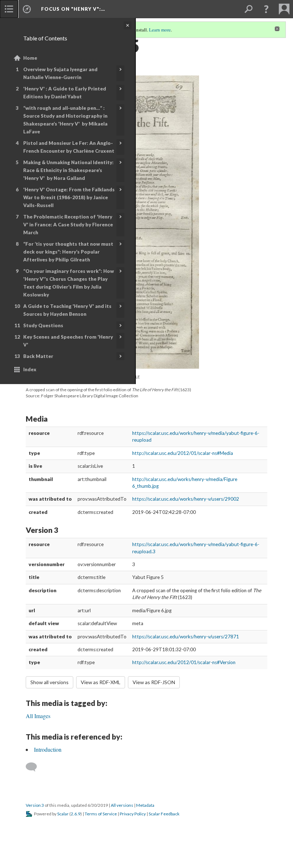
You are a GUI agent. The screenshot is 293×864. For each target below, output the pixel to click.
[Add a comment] (34, 767)
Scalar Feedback (164, 813)
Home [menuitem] (30, 58)
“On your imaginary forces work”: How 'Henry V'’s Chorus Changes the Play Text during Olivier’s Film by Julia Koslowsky (68, 283)
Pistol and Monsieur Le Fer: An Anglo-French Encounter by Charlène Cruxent (68, 147)
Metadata (145, 805)
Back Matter (38, 356)
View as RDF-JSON (154, 682)
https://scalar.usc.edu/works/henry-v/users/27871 (185, 636)
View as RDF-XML (100, 682)
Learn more (160, 29)
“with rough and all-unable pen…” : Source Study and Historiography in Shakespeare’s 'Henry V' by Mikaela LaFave (65, 119)
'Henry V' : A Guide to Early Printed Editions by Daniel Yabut (64, 92)
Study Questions (43, 325)
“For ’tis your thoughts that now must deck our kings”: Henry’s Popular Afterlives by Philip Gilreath (68, 251)
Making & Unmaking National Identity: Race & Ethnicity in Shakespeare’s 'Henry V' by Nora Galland (68, 170)
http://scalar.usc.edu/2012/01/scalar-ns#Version (183, 662)
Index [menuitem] (29, 369)
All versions (122, 805)
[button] (266, 9)
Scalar (63, 813)
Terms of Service (101, 813)
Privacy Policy (133, 813)
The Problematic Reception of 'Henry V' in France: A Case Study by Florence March (68, 224)
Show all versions (49, 682)
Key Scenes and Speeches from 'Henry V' (68, 341)
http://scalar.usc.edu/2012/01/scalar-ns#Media (182, 453)
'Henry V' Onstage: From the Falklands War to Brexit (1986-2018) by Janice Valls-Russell (69, 197)
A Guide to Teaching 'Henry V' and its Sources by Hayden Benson (67, 310)
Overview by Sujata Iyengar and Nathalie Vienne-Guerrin (60, 73)
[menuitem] (9, 9)
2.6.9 (75, 813)
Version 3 (35, 805)
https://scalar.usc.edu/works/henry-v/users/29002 (185, 499)
